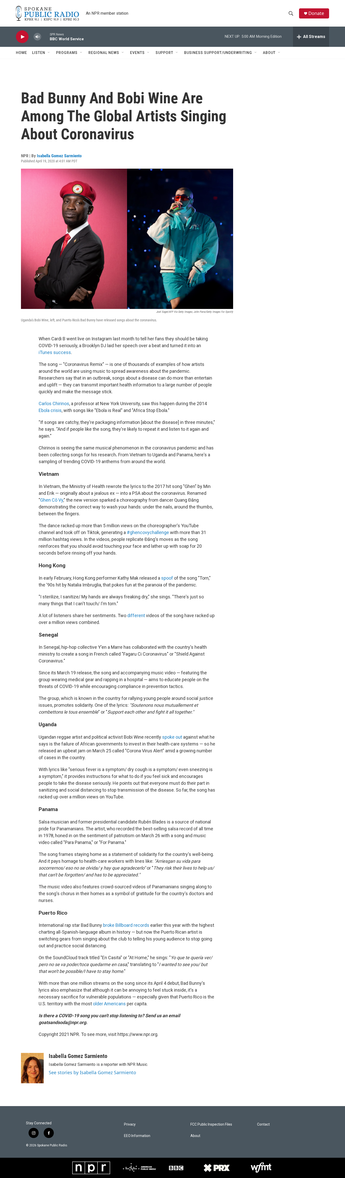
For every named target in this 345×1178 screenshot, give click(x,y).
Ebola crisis (50, 410)
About (269, 53)
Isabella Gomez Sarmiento (59, 155)
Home (21, 53)
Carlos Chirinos (54, 403)
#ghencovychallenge (148, 532)
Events (137, 53)
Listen (38, 53)
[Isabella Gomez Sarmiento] (32, 1068)
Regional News (103, 53)
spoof (167, 578)
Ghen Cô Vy (51, 500)
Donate (316, 13)
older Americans (109, 1003)
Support (164, 53)
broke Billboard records (126, 925)
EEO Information (137, 1136)
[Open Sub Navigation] (49, 53)
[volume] (37, 37)
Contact (263, 1124)
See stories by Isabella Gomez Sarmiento (92, 1072)
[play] (22, 37)
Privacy (130, 1124)
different (136, 615)
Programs (67, 53)
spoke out (172, 737)
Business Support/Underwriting (218, 53)
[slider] (45, 36)
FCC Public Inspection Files (211, 1124)
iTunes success (55, 352)
